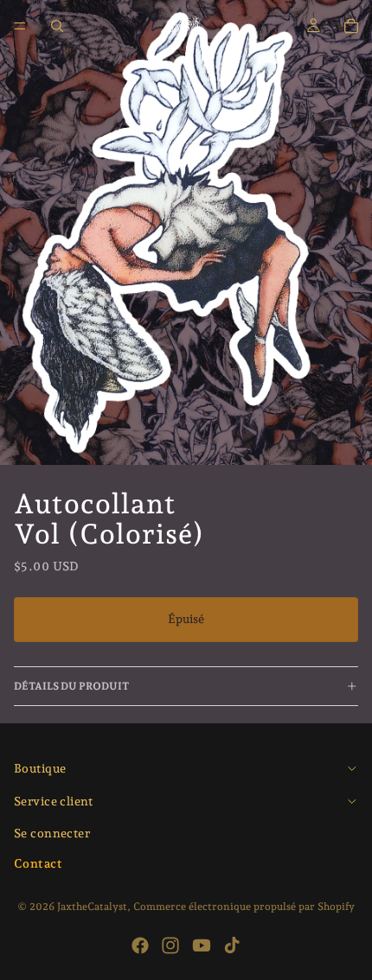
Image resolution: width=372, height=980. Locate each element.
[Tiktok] (231, 945)
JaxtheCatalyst (92, 906)
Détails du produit (71, 686)
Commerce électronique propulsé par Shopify (244, 906)
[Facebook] (140, 945)
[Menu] (20, 26)
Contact (38, 863)
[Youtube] (201, 945)
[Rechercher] (57, 26)
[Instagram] (170, 945)
